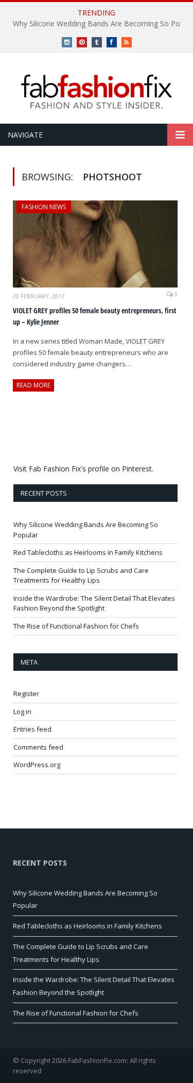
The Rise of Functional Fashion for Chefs (76, 626)
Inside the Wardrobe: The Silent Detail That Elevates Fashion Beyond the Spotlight (94, 603)
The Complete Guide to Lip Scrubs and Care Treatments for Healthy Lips (81, 575)
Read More (33, 385)
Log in (22, 711)
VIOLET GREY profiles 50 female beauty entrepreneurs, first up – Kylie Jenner (95, 316)
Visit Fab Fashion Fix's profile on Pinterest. (83, 468)
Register (26, 693)
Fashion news (44, 206)
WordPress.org (36, 764)
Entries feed (32, 729)
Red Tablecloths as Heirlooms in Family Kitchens (88, 552)
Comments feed (38, 747)
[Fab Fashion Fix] (97, 91)
